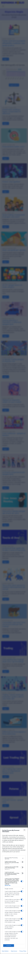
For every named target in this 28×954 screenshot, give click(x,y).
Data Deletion (5, 951)
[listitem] (14, 858)
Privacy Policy (22, 951)
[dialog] (14, 890)
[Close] (24, 830)
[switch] (22, 862)
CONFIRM (8, 945)
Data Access (14, 951)
